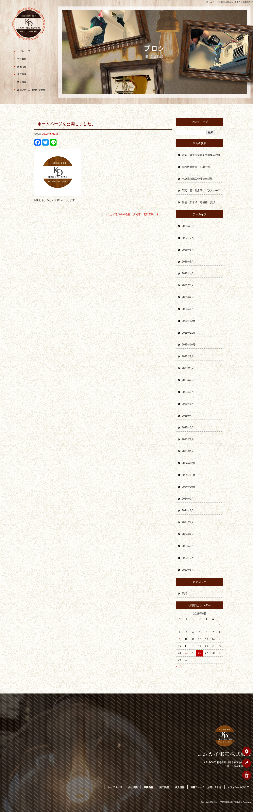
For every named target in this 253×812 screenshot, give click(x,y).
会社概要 (30, 59)
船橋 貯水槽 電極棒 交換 (198, 202)
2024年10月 (188, 486)
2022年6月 (188, 569)
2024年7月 (188, 522)
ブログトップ (199, 121)
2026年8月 (188, 226)
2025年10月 (188, 344)
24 (186, 653)
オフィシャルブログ (238, 787)
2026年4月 (188, 273)
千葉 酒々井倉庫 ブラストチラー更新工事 (202, 190)
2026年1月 (188, 309)
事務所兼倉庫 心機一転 (196, 166)
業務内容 (30, 67)
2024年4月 (188, 534)
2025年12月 (188, 320)
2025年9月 (188, 356)
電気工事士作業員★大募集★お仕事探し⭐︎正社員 (202, 154)
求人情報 (30, 82)
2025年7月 (188, 380)
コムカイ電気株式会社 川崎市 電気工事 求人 (135, 214)
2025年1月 (188, 451)
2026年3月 (188, 285)
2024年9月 (188, 498)
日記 (184, 593)
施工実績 (30, 74)
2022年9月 (188, 557)
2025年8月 (188, 368)
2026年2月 (188, 297)
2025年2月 (188, 439)
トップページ (30, 51)
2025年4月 (188, 415)
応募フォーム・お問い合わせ (30, 90)
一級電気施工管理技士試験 (197, 178)
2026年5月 (188, 261)
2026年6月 (188, 249)
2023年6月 (188, 546)
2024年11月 (188, 474)
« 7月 (179, 666)
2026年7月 (188, 237)
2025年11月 (188, 332)
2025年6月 (188, 391)
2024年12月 (188, 463)
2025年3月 (188, 427)
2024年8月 (188, 510)
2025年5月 (188, 403)
